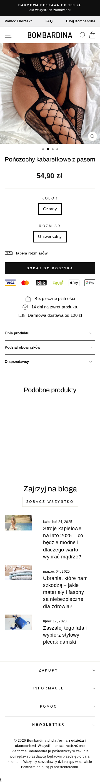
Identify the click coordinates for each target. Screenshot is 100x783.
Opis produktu (17, 333)
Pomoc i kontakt (18, 21)
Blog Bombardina (80, 21)
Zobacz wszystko (50, 502)
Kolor (50, 198)
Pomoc (49, 706)
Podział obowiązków (22, 347)
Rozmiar (50, 226)
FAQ (49, 21)
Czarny (50, 209)
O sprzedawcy (17, 362)
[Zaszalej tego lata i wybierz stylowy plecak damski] (18, 622)
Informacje (48, 688)
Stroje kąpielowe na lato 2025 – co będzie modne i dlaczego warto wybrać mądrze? (63, 543)
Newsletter (48, 724)
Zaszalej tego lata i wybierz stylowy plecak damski (65, 635)
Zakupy (48, 670)
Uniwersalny (50, 236)
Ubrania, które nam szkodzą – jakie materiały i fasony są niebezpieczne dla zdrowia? (65, 592)
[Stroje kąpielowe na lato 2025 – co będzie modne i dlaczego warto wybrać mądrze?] (18, 522)
